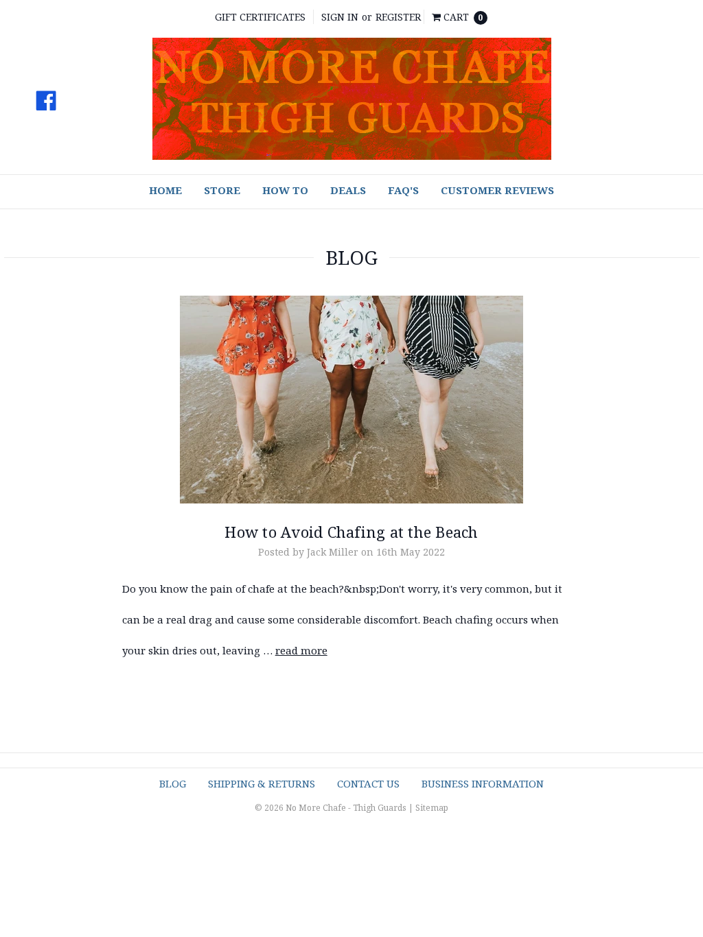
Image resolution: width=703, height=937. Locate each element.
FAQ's (403, 190)
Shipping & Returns (261, 783)
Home (165, 190)
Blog (172, 783)
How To (285, 190)
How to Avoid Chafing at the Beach (351, 531)
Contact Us (368, 783)
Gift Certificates (260, 16)
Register (398, 16)
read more (301, 650)
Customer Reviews (497, 190)
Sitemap (431, 808)
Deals (348, 190)
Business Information (483, 783)
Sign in (339, 16)
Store (222, 190)
